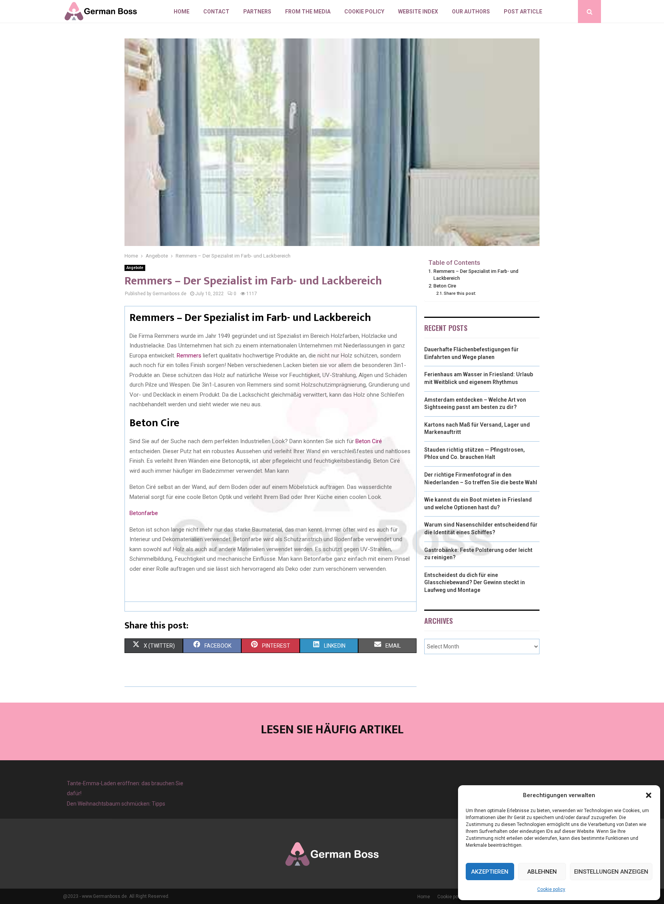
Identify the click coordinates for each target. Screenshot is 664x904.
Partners (257, 11)
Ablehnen (542, 871)
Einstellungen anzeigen (611, 871)
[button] (648, 795)
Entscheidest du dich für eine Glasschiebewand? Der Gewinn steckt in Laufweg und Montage (474, 582)
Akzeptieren (489, 871)
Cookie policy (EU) (456, 896)
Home (181, 11)
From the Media (307, 11)
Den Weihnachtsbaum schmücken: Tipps (116, 804)
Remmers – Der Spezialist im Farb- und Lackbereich (475, 274)
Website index (418, 11)
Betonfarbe (143, 513)
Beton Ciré (368, 441)
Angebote (134, 268)
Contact (216, 11)
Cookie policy (551, 889)
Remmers (189, 355)
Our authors (471, 11)
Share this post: (460, 293)
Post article (523, 11)
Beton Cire (444, 286)
